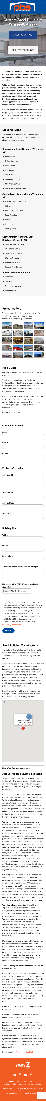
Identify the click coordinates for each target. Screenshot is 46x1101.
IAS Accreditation (34, 1084)
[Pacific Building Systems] (22, 10)
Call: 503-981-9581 (23, 34)
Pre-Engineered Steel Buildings (24, 1052)
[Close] (29, 717)
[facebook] (30, 1074)
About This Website (11, 1093)
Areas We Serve (29, 1081)
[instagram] (20, 1074)
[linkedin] (25, 1074)
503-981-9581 (11, 1084)
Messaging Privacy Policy (12, 624)
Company (22, 1084)
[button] (23, 729)
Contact (19, 1081)
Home (11, 1081)
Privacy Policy (23, 1093)
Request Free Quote (23, 50)
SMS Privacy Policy (35, 1093)
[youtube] (14, 1074)
